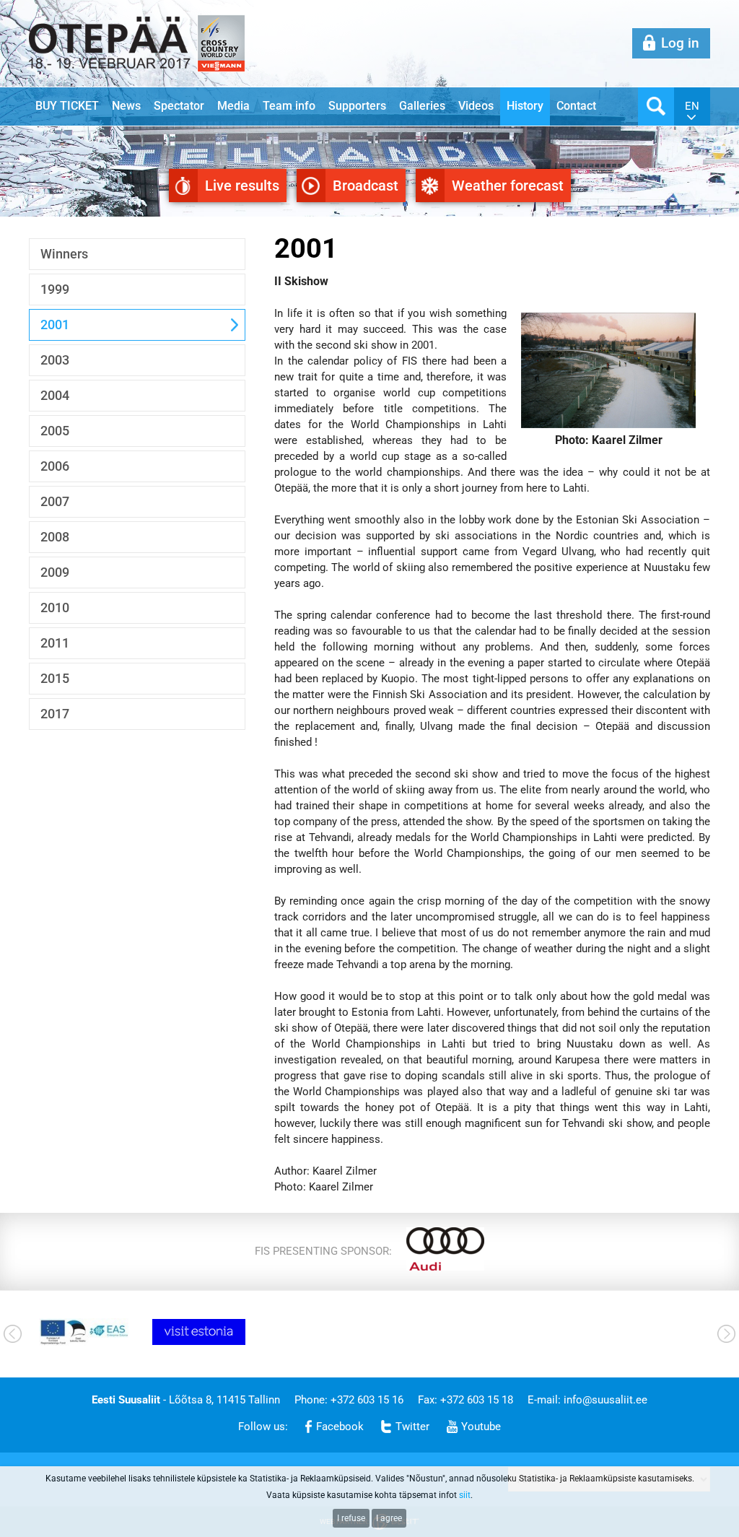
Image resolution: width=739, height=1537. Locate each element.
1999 (54, 289)
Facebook (340, 1426)
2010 (54, 607)
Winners (64, 253)
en (692, 106)
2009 (54, 572)
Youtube (481, 1426)
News (126, 106)
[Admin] (4, 7)
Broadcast (365, 185)
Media (233, 106)
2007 (54, 501)
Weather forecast (508, 185)
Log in (680, 43)
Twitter (412, 1426)
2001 (54, 324)
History (525, 106)
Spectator (179, 106)
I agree (389, 1518)
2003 (54, 359)
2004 (54, 395)
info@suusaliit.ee (605, 1399)
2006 (54, 466)
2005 (54, 430)
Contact (576, 106)
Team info (289, 106)
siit (465, 1495)
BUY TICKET (67, 106)
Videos (476, 106)
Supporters (357, 106)
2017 (54, 713)
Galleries (422, 106)
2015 (54, 678)
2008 (54, 536)
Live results (242, 185)
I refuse (351, 1518)
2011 (54, 642)
